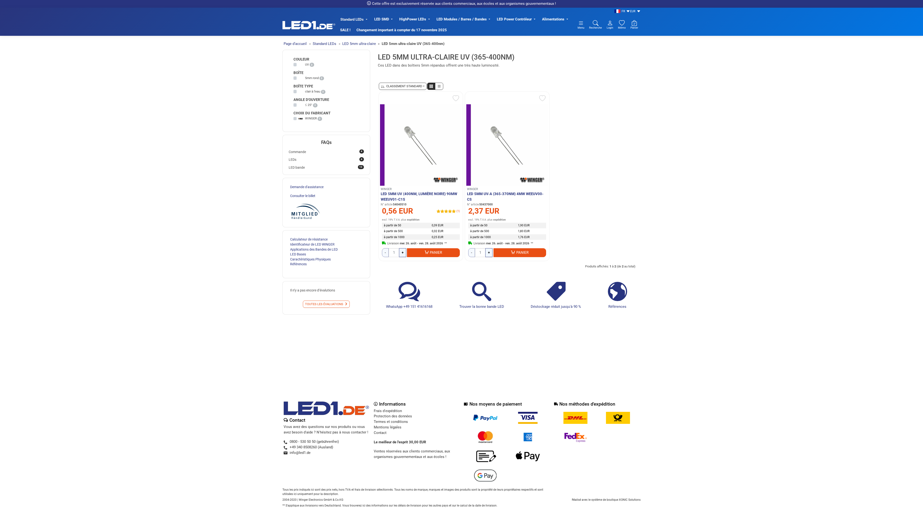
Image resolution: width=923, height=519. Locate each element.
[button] (431, 86)
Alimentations (553, 19)
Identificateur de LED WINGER (312, 244)
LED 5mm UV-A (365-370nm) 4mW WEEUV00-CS (505, 197)
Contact (380, 433)
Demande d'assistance (307, 187)
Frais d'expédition (388, 411)
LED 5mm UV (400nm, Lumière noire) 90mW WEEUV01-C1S (419, 197)
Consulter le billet (302, 196)
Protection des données (393, 416)
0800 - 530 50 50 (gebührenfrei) (314, 441)
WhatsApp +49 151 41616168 (409, 306)
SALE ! (345, 30)
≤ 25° (308, 105)
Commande (325, 152)
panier (436, 252)
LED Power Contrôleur (514, 19)
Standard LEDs (352, 19)
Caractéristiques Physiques (310, 259)
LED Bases (298, 254)
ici (363, 505)
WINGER (386, 189)
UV (307, 64)
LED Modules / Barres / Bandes (462, 19)
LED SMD (381, 19)
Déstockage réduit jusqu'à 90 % (556, 306)
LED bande (325, 167)
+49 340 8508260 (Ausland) (311, 447)
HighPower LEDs (412, 19)
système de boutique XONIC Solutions (616, 499)
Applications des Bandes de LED (314, 249)
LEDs (325, 159)
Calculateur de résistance (309, 239)
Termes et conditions (391, 422)
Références (617, 306)
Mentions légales (387, 427)
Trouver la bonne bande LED (481, 306)
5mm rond (312, 78)
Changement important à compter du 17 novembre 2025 (401, 30)
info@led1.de (300, 453)
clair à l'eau (312, 91)
